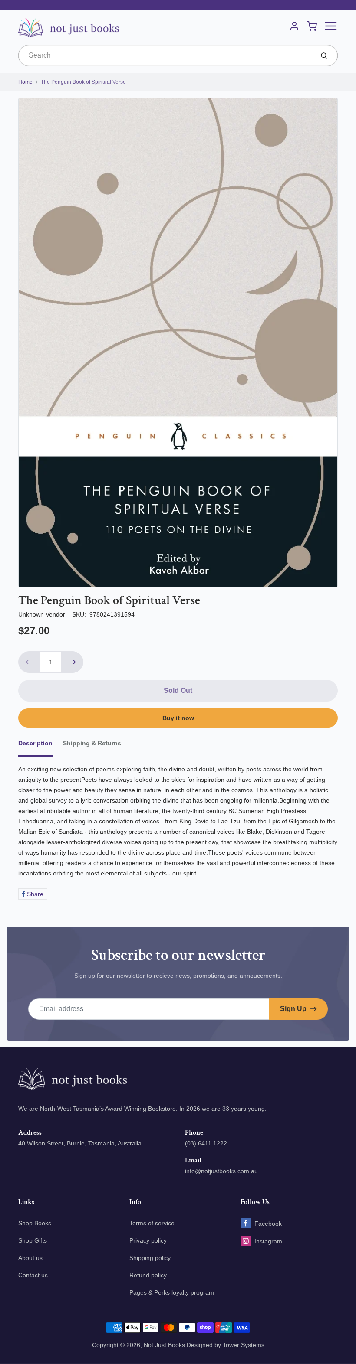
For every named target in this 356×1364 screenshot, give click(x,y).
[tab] (40, 745)
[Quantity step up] (72, 662)
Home (25, 82)
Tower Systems (243, 1344)
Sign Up (293, 1008)
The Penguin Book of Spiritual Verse (83, 82)
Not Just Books (164, 1344)
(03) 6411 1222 (206, 1143)
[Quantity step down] (29, 662)
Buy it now (178, 718)
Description (35, 743)
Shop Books (34, 1223)
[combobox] (165, 55)
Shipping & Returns (92, 743)
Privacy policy (148, 1240)
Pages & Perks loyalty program (171, 1292)
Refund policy (148, 1275)
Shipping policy (150, 1257)
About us (30, 1257)
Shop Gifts (32, 1240)
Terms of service (152, 1223)
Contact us (33, 1275)
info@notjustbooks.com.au (221, 1171)
